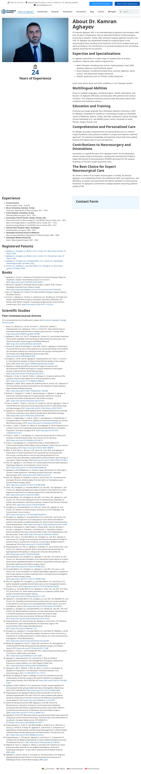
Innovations (81, 11)
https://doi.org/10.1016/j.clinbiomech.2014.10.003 (47, 524)
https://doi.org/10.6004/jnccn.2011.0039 (26, 656)
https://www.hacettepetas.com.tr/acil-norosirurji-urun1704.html (36, 289)
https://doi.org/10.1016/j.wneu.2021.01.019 (27, 401)
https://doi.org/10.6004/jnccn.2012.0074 (39, 700)
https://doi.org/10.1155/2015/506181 (31, 505)
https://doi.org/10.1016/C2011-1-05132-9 (37, 304)
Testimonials (42, 11)
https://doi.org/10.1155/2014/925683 (25, 554)
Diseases (55, 11)
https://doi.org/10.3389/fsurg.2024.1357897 (23, 334)
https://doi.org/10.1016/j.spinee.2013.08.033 (45, 606)
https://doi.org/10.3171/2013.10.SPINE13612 (28, 566)
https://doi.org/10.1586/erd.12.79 (24, 628)
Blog (92, 11)
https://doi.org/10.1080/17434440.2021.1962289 (29, 391)
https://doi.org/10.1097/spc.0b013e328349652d (29, 665)
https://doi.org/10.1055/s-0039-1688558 (38, 448)
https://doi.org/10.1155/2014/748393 (35, 544)
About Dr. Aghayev (25, 11)
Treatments (67, 11)
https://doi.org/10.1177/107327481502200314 (28, 514)
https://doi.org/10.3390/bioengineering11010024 (35, 364)
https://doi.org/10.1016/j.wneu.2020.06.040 (27, 415)
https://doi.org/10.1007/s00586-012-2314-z (27, 735)
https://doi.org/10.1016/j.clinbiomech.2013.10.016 (30, 618)
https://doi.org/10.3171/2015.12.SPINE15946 (28, 485)
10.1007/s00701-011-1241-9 (34, 673)
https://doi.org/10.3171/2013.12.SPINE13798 (28, 579)
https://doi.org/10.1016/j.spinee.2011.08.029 (42, 742)
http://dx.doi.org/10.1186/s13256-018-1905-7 (50, 460)
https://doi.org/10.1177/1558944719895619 (27, 381)
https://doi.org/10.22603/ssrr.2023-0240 (26, 344)
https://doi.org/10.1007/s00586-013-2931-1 (26, 722)
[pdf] (13, 752)
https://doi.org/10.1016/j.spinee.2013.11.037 (28, 596)
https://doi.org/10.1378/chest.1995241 (44, 534)
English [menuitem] (62, 769)
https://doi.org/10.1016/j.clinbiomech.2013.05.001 (30, 641)
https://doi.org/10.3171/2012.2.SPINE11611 (28, 713)
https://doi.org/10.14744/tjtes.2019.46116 (27, 440)
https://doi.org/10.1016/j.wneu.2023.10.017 (27, 373)
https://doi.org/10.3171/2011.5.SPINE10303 (43, 690)
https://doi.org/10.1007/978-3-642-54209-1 (27, 282)
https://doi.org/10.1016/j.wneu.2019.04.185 (44, 423)
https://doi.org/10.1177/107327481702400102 (28, 467)
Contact (101, 11)
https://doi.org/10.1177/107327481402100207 (41, 586)
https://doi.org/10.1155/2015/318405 (25, 495)
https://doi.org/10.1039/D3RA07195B (20, 356)
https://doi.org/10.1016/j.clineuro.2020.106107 (44, 408)
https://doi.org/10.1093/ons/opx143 (36, 475)
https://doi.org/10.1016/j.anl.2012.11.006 (32, 648)
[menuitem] (112, 11)
